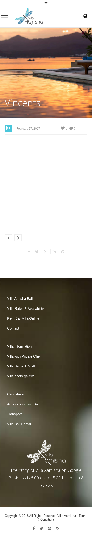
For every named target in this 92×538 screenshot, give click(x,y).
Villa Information (19, 346)
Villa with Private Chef (24, 356)
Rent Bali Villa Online (23, 318)
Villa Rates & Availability (25, 308)
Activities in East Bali (23, 404)
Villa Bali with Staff (21, 366)
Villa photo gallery (20, 376)
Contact (13, 328)
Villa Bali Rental (19, 424)
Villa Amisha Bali (20, 299)
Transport (14, 414)
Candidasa (15, 394)
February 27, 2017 (28, 128)
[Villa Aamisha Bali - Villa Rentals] (29, 16)
